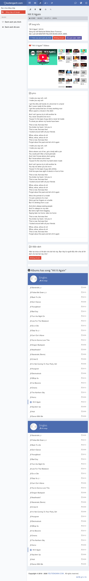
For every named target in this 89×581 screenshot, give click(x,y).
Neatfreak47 (58, 349)
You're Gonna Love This (58, 340)
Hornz (58, 397)
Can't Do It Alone (58, 335)
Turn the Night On (58, 316)
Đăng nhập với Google (13, 12)
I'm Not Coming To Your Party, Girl (58, 364)
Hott (58, 411)
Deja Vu (58, 330)
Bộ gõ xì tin (82, 577)
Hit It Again (34, 14)
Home (33, 18)
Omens (58, 388)
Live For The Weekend (58, 321)
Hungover (58, 368)
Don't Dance (58, 302)
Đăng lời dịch (59, 38)
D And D (58, 359)
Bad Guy (58, 311)
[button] (29, 3)
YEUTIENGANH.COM (56, 573)
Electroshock (58, 373)
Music (40, 18)
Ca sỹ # (47, 18)
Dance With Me (58, 416)
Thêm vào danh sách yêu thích (41, 38)
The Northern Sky (58, 392)
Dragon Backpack (58, 345)
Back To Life (58, 297)
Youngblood (58, 306)
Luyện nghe (74, 38)
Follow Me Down (58, 292)
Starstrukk (58, 287)
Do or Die (58, 326)
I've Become (58, 383)
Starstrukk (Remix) (58, 354)
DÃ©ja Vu (58, 378)
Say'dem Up (58, 407)
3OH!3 (54, 18)
